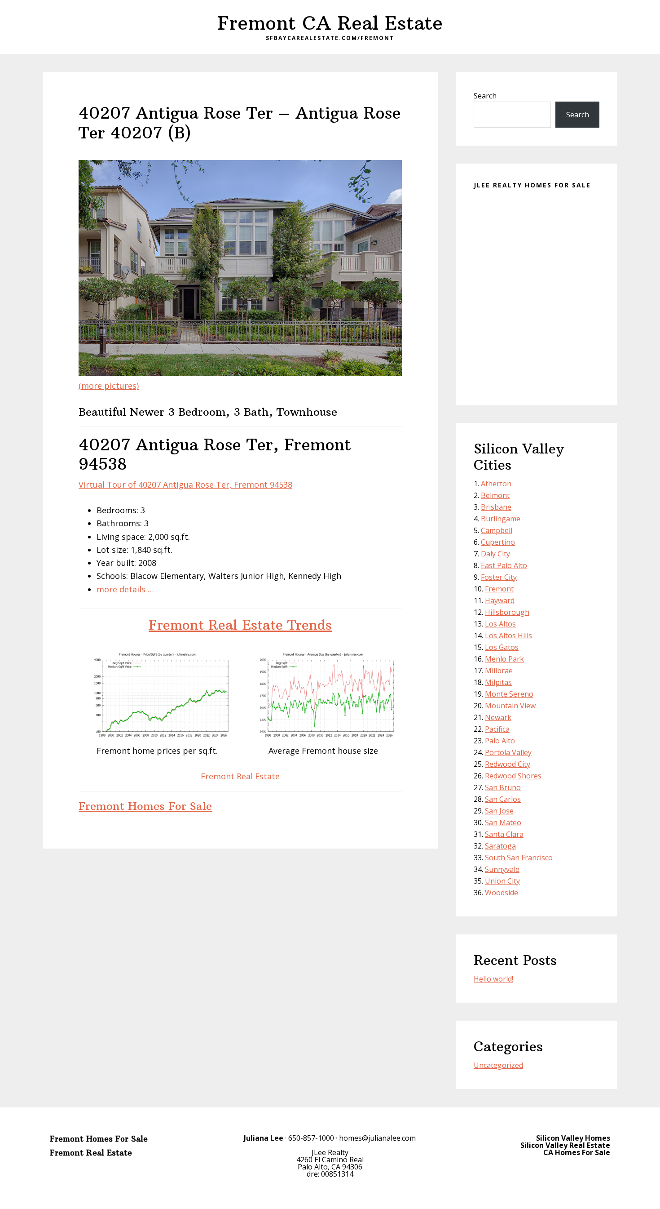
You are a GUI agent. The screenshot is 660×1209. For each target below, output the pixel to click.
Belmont (495, 495)
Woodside (501, 893)
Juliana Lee (263, 1138)
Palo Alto (500, 741)
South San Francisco (519, 857)
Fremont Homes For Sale (145, 806)
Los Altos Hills (508, 635)
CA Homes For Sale (576, 1152)
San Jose (499, 811)
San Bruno (503, 787)
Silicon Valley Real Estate (565, 1145)
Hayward (500, 600)
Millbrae (499, 671)
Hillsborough (507, 612)
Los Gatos (502, 647)
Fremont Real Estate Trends (240, 625)
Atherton (496, 484)
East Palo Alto (504, 565)
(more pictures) (109, 385)
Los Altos (500, 624)
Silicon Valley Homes (573, 1138)
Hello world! (493, 979)
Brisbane (496, 507)
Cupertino (498, 542)
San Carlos (503, 799)
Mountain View (510, 706)
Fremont (499, 589)
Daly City (495, 554)
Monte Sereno (509, 694)
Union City (502, 881)
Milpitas (498, 682)
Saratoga (500, 846)
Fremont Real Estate (240, 776)
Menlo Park (504, 659)
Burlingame (500, 519)
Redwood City (507, 764)
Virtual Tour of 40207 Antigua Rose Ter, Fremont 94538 (185, 484)
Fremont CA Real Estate (330, 23)
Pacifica (497, 729)
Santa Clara (504, 834)
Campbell (496, 530)
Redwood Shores (513, 776)
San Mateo (503, 822)
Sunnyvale (502, 869)
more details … (125, 589)
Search (485, 96)
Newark (498, 717)
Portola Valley (508, 752)
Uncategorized (498, 1065)
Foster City (499, 577)
